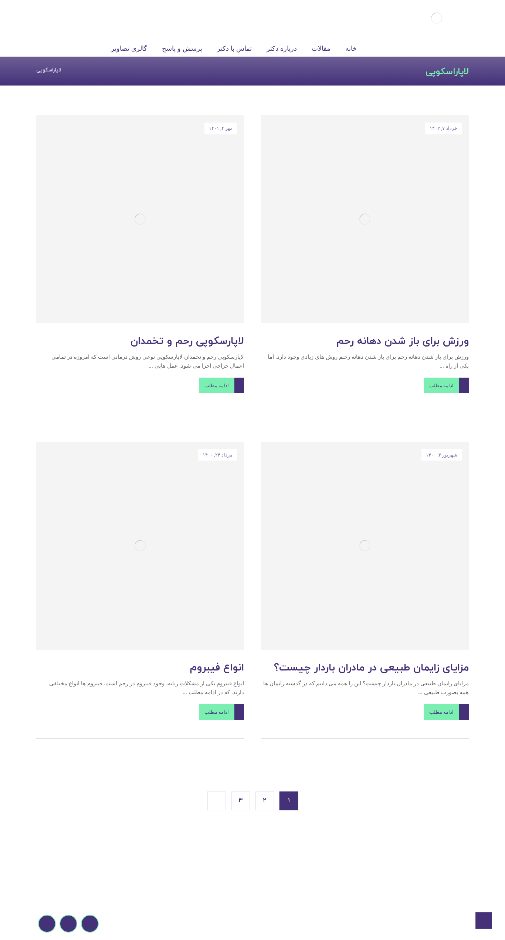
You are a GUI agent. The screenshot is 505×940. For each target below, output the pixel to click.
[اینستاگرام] (47, 924)
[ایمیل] (90, 924)
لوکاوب (304, 923)
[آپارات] (68, 924)
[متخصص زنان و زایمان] (437, 18)
